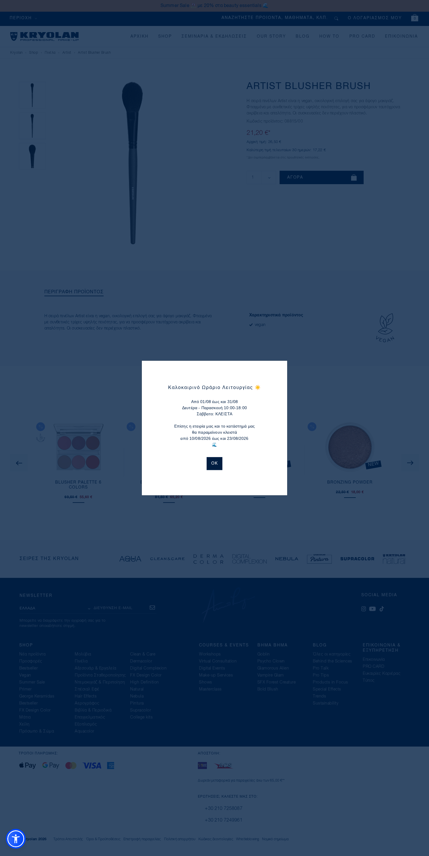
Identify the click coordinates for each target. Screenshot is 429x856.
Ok (214, 463)
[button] (15, 838)
